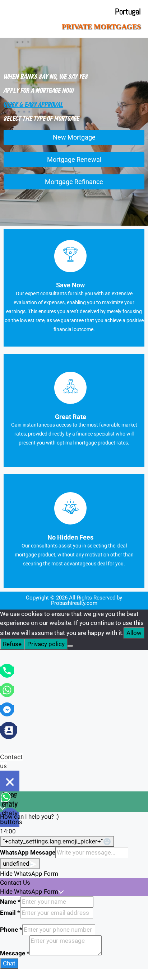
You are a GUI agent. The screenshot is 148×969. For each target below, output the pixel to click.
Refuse (12, 644)
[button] (74, 873)
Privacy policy (46, 644)
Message (14, 953)
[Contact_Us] (8, 729)
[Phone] (7, 670)
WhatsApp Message (27, 852)
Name (10, 901)
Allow (134, 632)
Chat (9, 963)
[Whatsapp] (7, 689)
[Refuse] (70, 646)
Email (10, 912)
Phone (11, 929)
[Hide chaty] (9, 781)
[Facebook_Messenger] (7, 708)
